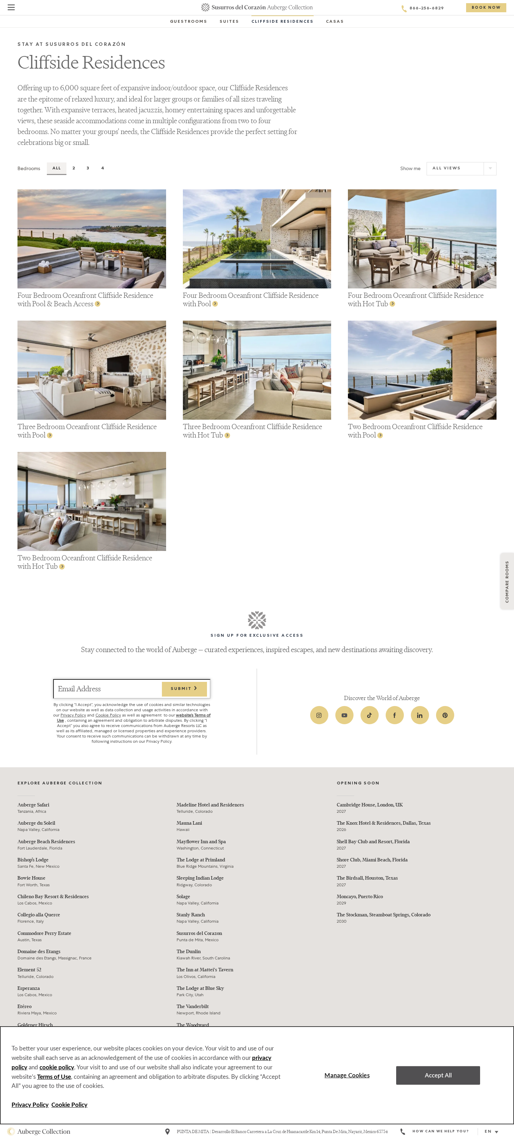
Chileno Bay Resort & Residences (53, 896)
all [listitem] (56, 169)
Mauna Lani (189, 823)
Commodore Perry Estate (44, 933)
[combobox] (494, 1132)
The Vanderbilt (193, 1006)
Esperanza (28, 988)
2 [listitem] (73, 169)
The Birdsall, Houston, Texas (367, 878)
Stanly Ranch (191, 914)
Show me (410, 168)
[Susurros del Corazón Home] (257, 7)
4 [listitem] (103, 169)
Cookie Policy (108, 715)
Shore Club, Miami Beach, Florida (372, 860)
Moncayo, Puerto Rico (360, 896)
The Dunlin (189, 951)
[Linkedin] (420, 715)
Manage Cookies (346, 1075)
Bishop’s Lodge (33, 860)
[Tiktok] (369, 715)
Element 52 (29, 969)
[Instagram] (319, 715)
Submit (182, 689)
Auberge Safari (33, 805)
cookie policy (57, 1067)
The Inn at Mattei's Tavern (205, 969)
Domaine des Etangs (38, 951)
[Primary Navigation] (11, 8)
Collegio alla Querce (38, 914)
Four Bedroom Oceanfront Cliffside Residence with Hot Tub (416, 299)
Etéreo (24, 1006)
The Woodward (193, 1025)
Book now (486, 8)
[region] (257, 1075)
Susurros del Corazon (199, 933)
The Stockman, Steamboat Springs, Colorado (383, 914)
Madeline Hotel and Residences (210, 805)
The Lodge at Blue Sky (200, 988)
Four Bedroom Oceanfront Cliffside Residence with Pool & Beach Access (85, 299)
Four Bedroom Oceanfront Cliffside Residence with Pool (251, 299)
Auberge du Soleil (36, 823)
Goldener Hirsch (35, 1025)
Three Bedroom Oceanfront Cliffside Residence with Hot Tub (252, 431)
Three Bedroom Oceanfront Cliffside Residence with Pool (87, 431)
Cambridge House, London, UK (370, 805)
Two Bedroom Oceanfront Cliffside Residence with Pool (415, 431)
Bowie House (31, 878)
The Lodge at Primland (201, 860)
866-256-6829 (426, 9)
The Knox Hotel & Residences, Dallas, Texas (384, 823)
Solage (183, 896)
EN (488, 1132)
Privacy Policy (73, 715)
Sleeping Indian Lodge (200, 878)
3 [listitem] (88, 169)
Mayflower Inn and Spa (201, 841)
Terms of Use (54, 1077)
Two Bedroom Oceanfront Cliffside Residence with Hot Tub (84, 562)
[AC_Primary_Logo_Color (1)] (38, 1131)
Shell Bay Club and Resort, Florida (373, 841)
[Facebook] (395, 715)
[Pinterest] (445, 715)
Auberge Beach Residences (46, 841)
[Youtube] (344, 715)
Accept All (438, 1075)
